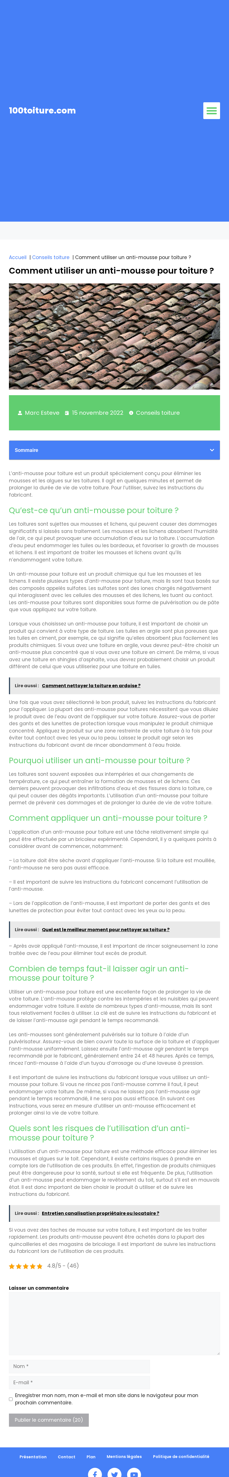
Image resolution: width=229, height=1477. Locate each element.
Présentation (33, 1457)
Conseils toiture (158, 413)
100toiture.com (42, 111)
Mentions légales (124, 1456)
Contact (66, 1457)
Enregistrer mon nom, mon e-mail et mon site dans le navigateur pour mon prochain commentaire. (106, 1399)
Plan (91, 1457)
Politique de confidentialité (181, 1456)
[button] (211, 110)
